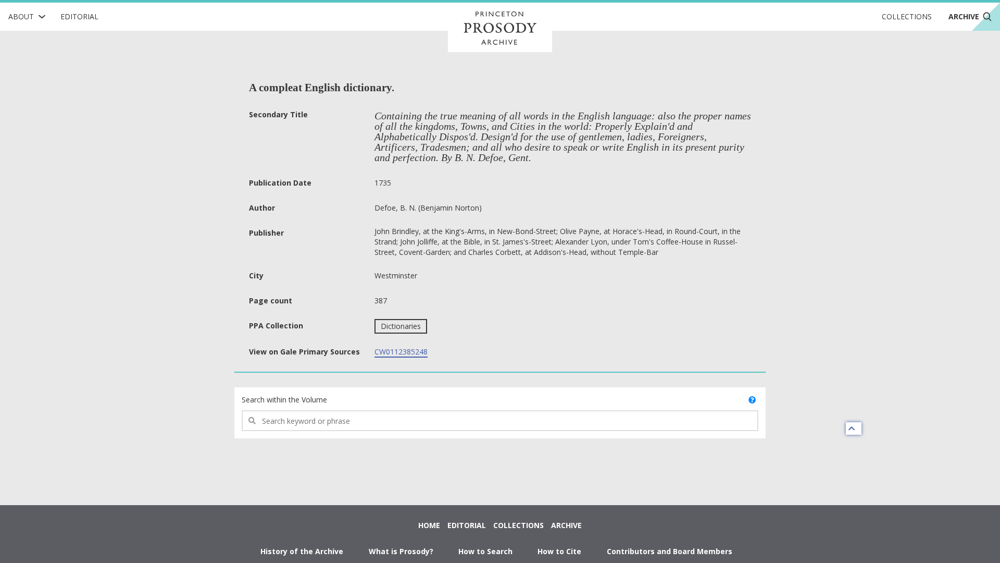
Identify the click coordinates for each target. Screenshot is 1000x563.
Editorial (79, 16)
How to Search (485, 551)
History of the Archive (301, 551)
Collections (907, 16)
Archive (566, 525)
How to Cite (559, 551)
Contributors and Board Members (669, 551)
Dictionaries (401, 326)
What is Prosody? (401, 551)
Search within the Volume (284, 400)
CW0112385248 (401, 352)
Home (429, 525)
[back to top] (853, 428)
